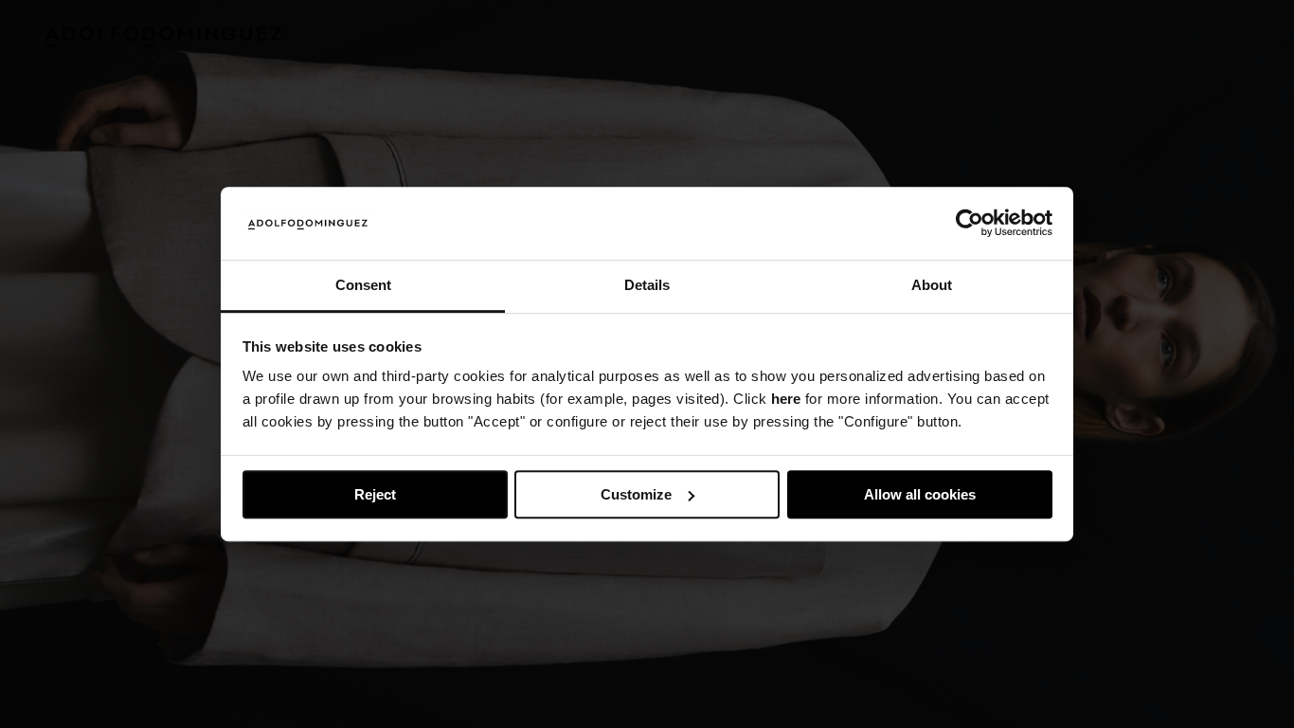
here (785, 399)
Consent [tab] (363, 285)
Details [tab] (647, 285)
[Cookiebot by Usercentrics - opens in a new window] (969, 223)
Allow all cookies (920, 494)
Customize (636, 494)
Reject (375, 494)
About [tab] (931, 285)
